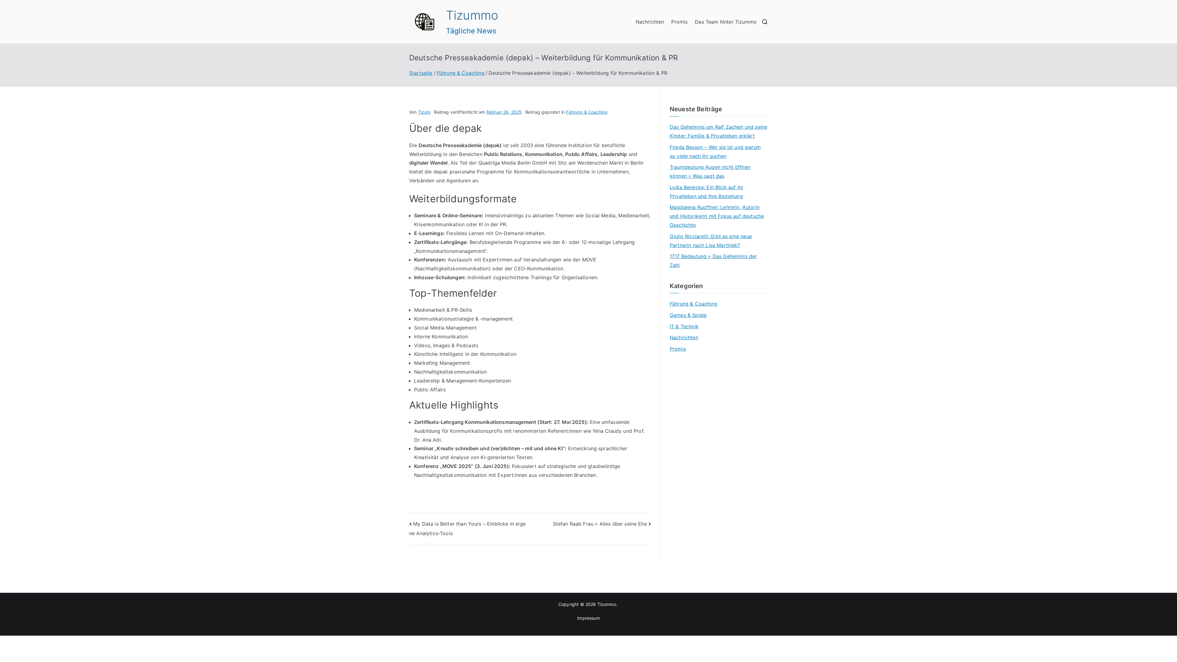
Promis (679, 22)
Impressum (588, 618)
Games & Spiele (688, 315)
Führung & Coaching (587, 112)
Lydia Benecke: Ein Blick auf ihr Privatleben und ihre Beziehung (706, 191)
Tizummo (472, 15)
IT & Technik (684, 326)
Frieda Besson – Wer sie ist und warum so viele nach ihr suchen (715, 151)
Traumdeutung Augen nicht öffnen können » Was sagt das (710, 171)
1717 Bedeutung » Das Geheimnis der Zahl (713, 260)
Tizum (424, 112)
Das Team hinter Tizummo (726, 22)
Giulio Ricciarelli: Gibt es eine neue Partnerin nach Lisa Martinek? (711, 240)
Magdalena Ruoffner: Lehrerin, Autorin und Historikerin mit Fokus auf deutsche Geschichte (717, 216)
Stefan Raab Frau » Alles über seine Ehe (600, 524)
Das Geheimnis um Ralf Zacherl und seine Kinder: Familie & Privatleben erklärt (718, 131)
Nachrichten (650, 22)
